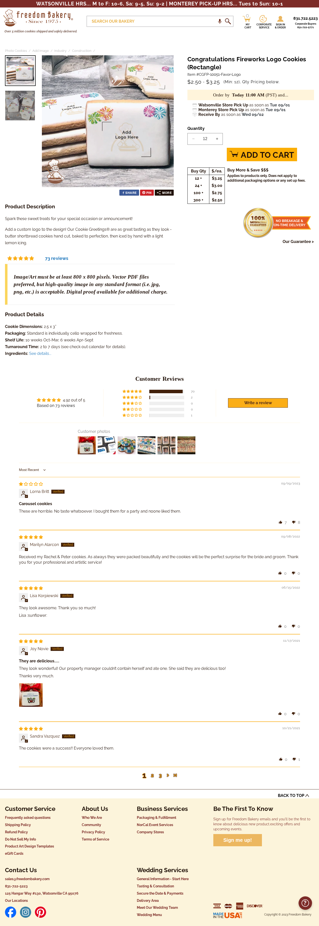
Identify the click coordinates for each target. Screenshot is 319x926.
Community (91, 825)
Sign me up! (237, 840)
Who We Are (92, 818)
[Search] (227, 21)
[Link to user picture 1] (31, 695)
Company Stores (150, 832)
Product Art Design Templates (29, 846)
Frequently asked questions (28, 818)
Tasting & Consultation (155, 886)
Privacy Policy (93, 832)
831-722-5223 (16, 886)
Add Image (40, 51)
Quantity (196, 128)
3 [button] (160, 775)
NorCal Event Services (155, 825)
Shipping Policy (18, 825)
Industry (60, 51)
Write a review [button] (258, 402)
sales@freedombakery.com (27, 879)
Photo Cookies (16, 51)
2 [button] (152, 775)
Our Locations (16, 901)
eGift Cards (14, 853)
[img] (31, 484)
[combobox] (160, 21)
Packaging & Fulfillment (156, 818)
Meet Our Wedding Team (157, 908)
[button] (220, 21)
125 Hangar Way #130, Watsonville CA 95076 (42, 893)
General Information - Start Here (163, 879)
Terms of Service (95, 839)
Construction (81, 51)
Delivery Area (148, 901)
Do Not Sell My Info (20, 839)
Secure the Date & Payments (160, 893)
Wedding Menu (149, 915)
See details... (40, 353)
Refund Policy (16, 832)
